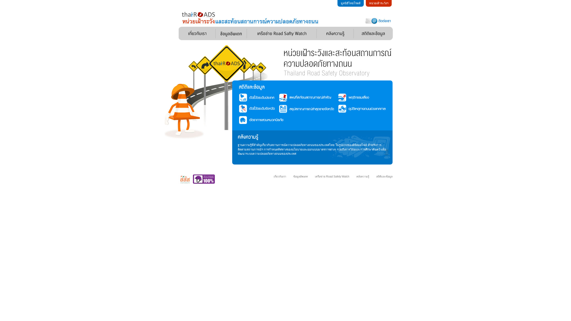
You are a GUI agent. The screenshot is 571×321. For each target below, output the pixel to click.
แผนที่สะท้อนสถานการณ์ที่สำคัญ (309, 98)
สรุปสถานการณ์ (309, 109)
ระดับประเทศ (269, 98)
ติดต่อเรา (378, 21)
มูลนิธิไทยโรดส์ (350, 3)
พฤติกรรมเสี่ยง (368, 98)
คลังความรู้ (335, 33)
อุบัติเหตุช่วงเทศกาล (368, 109)
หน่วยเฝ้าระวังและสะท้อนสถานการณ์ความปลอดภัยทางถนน (251, 17)
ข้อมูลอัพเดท (231, 33)
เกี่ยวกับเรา (197, 33)
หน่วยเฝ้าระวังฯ (378, 3)
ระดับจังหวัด (269, 109)
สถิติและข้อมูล (373, 33)
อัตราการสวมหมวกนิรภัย (269, 120)
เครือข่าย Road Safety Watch (282, 33)
